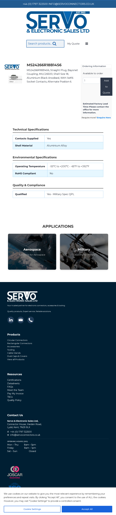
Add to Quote (106, 86)
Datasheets (13, 383)
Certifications (14, 380)
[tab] (14, 81)
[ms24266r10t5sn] (14, 77)
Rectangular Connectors (19, 343)
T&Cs (10, 397)
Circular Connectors (17, 340)
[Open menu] (87, 43)
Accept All (87, 509)
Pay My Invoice (15, 393)
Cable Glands (14, 353)
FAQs (10, 386)
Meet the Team (15, 390)
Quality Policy (14, 400)
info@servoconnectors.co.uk (25, 435)
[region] (58, 501)
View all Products (15, 359)
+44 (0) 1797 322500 (21, 431)
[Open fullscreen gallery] (19, 82)
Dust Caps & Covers (17, 356)
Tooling (10, 350)
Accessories (13, 346)
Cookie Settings (32, 509)
